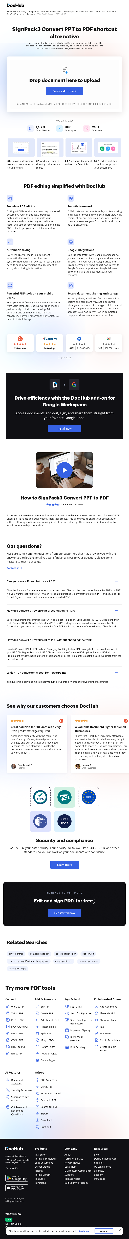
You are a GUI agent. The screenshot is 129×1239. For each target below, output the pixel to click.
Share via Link (108, 1013)
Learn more (64, 865)
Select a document (64, 91)
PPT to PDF (17, 1033)
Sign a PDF (76, 1006)
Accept (104, 1231)
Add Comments (108, 1006)
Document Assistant (17, 1081)
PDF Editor (41, 1154)
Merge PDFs (47, 1040)
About (67, 1154)
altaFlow (98, 1174)
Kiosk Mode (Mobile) (76, 1038)
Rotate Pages (48, 1046)
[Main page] (15, 5)
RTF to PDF (17, 1053)
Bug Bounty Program (76, 1182)
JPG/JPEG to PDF (20, 1026)
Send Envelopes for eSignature (81, 1021)
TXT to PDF (17, 1013)
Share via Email (108, 1020)
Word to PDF (18, 1006)
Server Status (42, 1166)
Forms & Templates (46, 1158)
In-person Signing (80, 1030)
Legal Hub (70, 1166)
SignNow (99, 1170)
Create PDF (47, 1013)
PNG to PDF (17, 1020)
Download (46, 1120)
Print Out (46, 1127)
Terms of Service (73, 1158)
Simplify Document (22, 1090)
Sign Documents (44, 1162)
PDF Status (106, 1033)
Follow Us (13, 1167)
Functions (40, 1182)
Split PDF (46, 1033)
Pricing (39, 1170)
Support (69, 1174)
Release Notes (72, 1178)
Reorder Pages (49, 1053)
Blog (96, 1154)
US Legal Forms (102, 1166)
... (84, 1231)
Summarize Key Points (20, 1098)
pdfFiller (98, 1162)
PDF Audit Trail (49, 1080)
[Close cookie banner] (119, 1230)
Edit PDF (45, 1006)
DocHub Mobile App (105, 1158)
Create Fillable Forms (108, 1048)
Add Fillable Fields (51, 1020)
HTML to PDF (18, 1046)
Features (40, 1178)
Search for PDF (49, 1106)
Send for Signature (81, 1013)
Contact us (13, 568)
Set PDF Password (51, 1093)
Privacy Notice (72, 1162)
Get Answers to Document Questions (19, 1111)
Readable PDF (48, 1100)
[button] (64, 470)
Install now (65, 428)
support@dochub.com (15, 1156)
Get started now (64, 913)
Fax (102, 1026)
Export (44, 1113)
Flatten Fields (48, 1026)
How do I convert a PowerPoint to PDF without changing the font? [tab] (50, 640)
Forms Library (42, 1174)
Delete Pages (48, 1060)
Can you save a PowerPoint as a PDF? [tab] (31, 581)
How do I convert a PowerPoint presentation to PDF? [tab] (41, 610)
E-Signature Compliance (78, 1170)
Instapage (99, 1178)
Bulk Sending (77, 1047)
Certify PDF (47, 1086)
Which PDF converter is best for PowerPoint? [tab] (36, 672)
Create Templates (110, 1040)
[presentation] (64, 84)
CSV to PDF (17, 1040)
